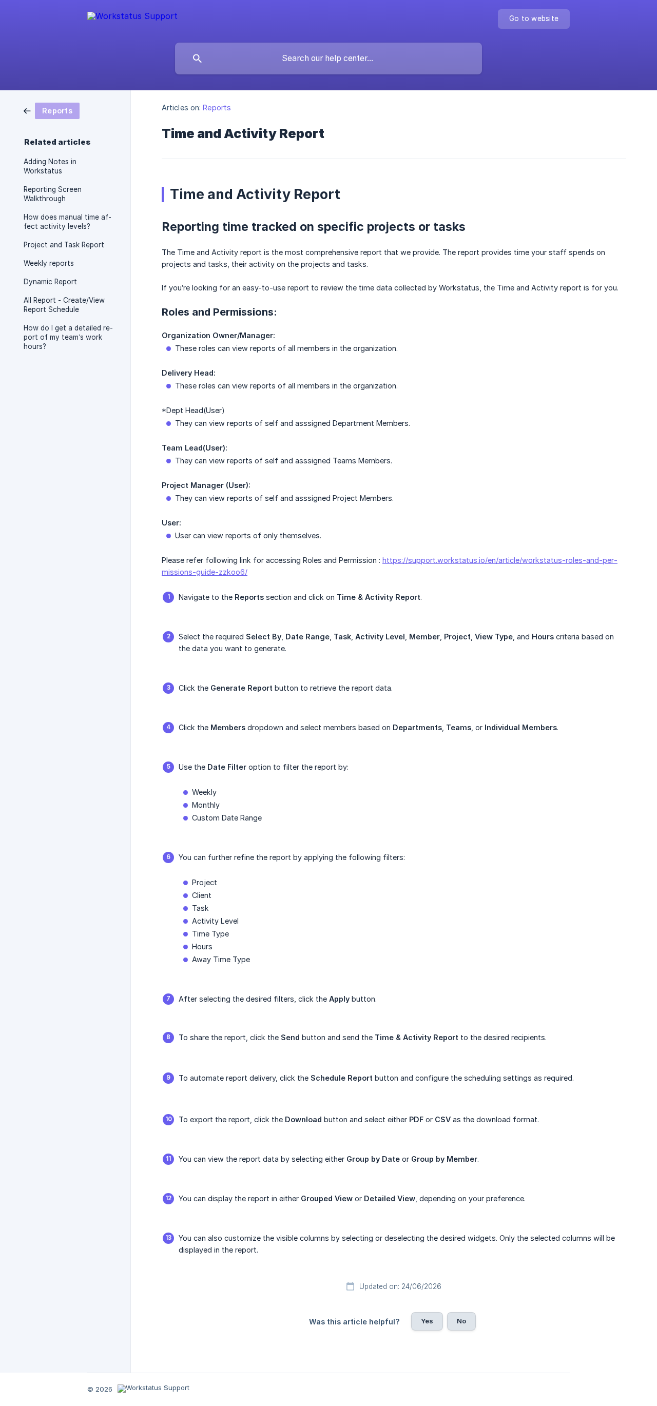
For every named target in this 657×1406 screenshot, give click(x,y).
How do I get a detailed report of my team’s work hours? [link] (68, 337)
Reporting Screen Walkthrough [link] (53, 194)
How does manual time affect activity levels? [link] (67, 221)
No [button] (461, 1321)
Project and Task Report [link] (64, 245)
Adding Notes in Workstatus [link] (50, 166)
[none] (132, 18)
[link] (52, 110)
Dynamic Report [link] (50, 282)
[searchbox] (328, 58)
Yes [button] (427, 1321)
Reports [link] (217, 107)
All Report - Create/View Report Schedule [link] (64, 305)
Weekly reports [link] (49, 263)
